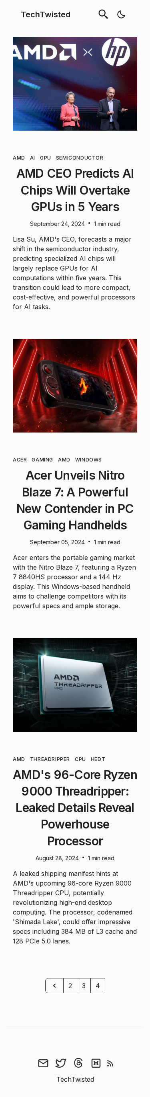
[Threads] (78, 1063)
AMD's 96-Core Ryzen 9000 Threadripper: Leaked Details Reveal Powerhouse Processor (75, 807)
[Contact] (43, 1063)
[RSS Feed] (110, 1063)
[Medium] (96, 1063)
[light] (121, 14)
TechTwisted (45, 14)
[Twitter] (61, 1063)
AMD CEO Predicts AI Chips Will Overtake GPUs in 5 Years (75, 190)
